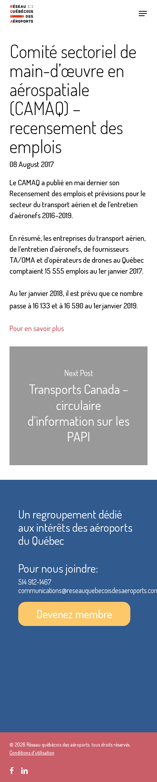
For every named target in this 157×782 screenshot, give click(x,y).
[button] (143, 13)
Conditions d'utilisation (31, 752)
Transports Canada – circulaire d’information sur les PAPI (78, 405)
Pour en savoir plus (36, 328)
